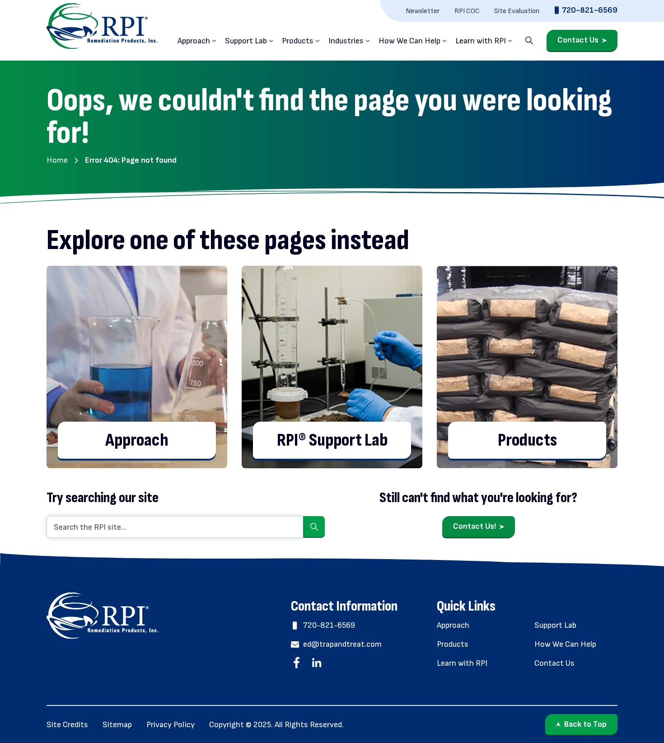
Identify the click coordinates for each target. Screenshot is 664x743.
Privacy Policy (170, 724)
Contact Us (578, 40)
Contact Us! (474, 526)
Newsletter (423, 11)
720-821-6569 (589, 10)
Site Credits (67, 724)
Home (57, 160)
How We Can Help (409, 41)
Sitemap (117, 724)
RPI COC (467, 11)
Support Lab (246, 41)
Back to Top (585, 724)
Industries (346, 41)
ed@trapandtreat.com (342, 644)
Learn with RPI (480, 41)
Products (297, 41)
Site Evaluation (516, 11)
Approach (194, 41)
